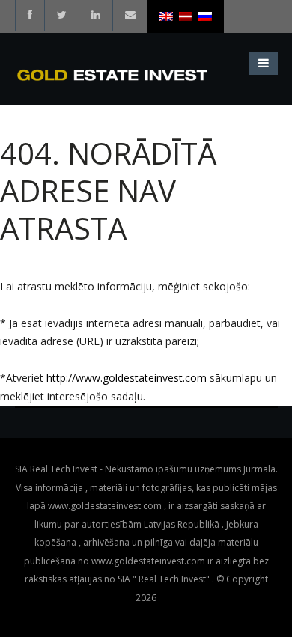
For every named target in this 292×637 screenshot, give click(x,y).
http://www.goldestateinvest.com (126, 378)
